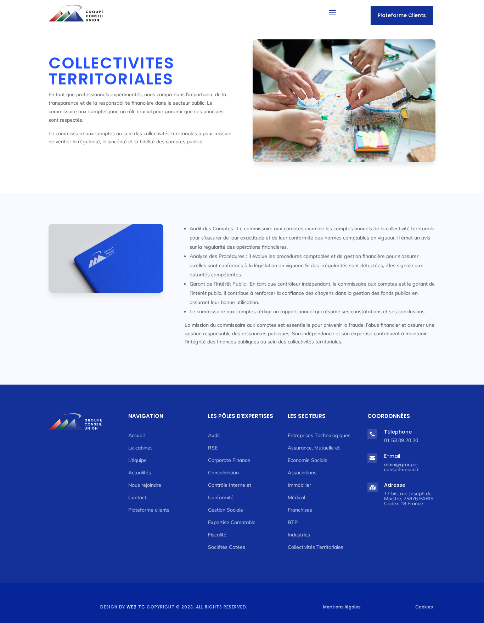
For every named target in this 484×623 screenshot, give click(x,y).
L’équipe (137, 460)
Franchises (300, 510)
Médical (296, 497)
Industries (299, 534)
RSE (213, 448)
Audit (214, 435)
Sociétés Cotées (226, 547)
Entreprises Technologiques (319, 435)
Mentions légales (342, 607)
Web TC (135, 607)
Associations (302, 472)
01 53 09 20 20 (401, 440)
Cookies (424, 607)
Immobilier (299, 485)
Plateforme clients (148, 510)
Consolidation (223, 472)
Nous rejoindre (144, 485)
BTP (293, 522)
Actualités (139, 472)
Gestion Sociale (225, 510)
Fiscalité (217, 534)
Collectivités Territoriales (315, 547)
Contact (137, 497)
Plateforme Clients (402, 15)
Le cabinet (140, 448)
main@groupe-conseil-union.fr (401, 467)
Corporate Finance (229, 460)
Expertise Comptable (231, 522)
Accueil (136, 435)
